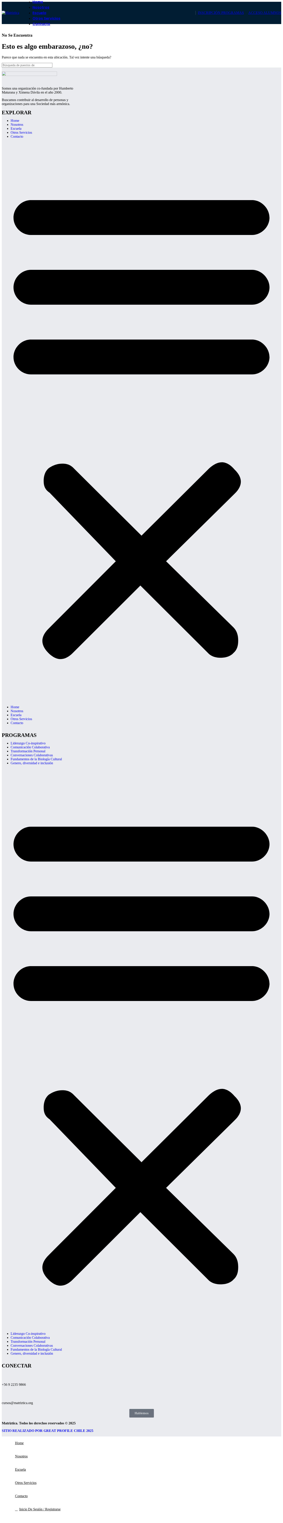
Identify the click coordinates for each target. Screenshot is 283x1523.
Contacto (17, 136)
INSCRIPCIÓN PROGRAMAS (221, 13)
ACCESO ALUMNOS (264, 13)
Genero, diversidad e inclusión (32, 763)
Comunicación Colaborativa (30, 747)
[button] (141, 422)
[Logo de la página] (10, 13)
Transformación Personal (28, 751)
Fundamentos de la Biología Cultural (36, 759)
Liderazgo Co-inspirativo (28, 743)
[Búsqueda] (276, 65)
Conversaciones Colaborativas (32, 755)
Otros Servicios (21, 132)
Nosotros (17, 124)
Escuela (16, 128)
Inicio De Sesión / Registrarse (40, 1509)
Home (15, 120)
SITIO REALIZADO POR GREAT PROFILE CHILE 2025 (47, 1431)
